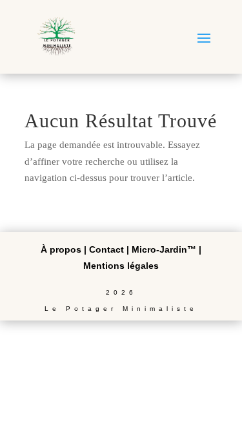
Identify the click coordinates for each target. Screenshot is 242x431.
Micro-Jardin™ (164, 249)
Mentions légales (121, 265)
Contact (106, 249)
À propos (61, 249)
